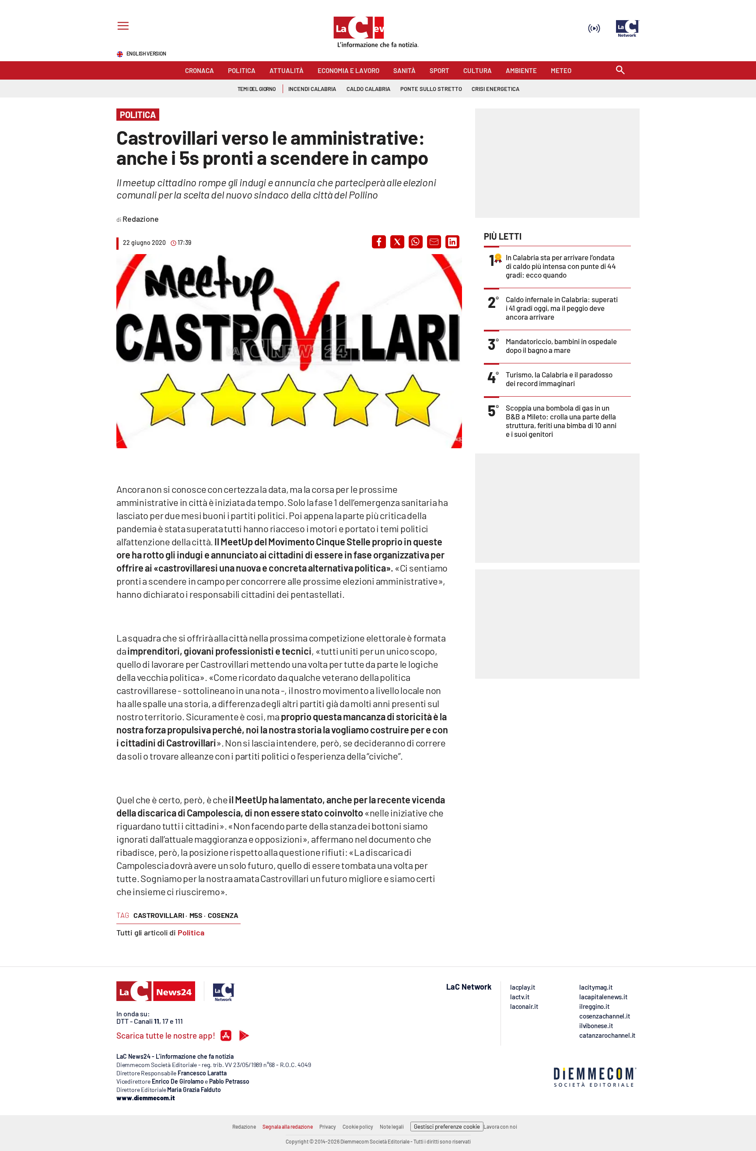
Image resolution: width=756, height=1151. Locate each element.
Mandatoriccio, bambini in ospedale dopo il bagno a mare (561, 345)
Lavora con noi (500, 1126)
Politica (191, 932)
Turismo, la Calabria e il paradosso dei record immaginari (559, 378)
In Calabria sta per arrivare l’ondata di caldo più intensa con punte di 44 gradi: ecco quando (561, 266)
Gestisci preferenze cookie (447, 1126)
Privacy (327, 1126)
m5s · (197, 915)
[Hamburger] (121, 27)
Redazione (244, 1126)
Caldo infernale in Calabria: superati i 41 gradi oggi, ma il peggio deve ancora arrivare (562, 308)
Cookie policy (358, 1126)
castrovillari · (160, 915)
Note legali (392, 1126)
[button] (379, 241)
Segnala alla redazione (287, 1126)
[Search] (620, 71)
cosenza (223, 915)
